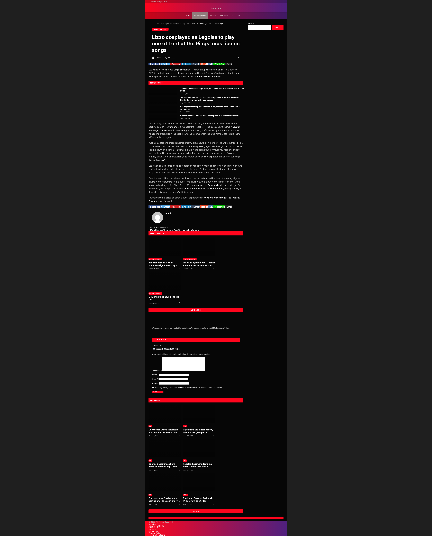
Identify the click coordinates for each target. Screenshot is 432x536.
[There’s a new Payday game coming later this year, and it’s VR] (164, 482)
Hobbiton (224, 130)
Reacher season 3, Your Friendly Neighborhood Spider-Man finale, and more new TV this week (164, 264)
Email (155, 379)
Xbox (186, 494)
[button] (158, 349)
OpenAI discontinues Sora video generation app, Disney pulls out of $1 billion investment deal (163, 465)
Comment (157, 371)
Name (155, 375)
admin (168, 213)
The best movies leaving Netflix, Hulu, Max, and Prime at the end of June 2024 (212, 90)
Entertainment (160, 29)
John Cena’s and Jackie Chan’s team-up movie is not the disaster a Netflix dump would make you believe (209, 99)
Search (251, 23)
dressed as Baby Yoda (207, 185)
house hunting (156, 160)
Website (155, 383)
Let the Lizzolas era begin (208, 76)
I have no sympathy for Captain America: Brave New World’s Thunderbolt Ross (199, 264)
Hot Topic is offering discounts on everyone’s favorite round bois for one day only (210, 108)
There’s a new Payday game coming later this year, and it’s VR (163, 499)
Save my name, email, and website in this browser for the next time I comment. (188, 387)
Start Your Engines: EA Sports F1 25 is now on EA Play (198, 499)
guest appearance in (203, 188)
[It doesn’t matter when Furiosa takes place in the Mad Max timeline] (162, 117)
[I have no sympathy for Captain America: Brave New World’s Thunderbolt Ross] (199, 247)
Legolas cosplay (182, 69)
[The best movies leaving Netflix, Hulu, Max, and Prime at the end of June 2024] (162, 91)
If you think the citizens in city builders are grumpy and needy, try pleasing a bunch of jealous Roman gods (198, 431)
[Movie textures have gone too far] (164, 281)
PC (150, 426)
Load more (195, 310)
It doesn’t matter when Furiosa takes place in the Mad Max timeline (210, 116)
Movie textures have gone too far (163, 298)
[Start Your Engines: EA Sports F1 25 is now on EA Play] (199, 482)
